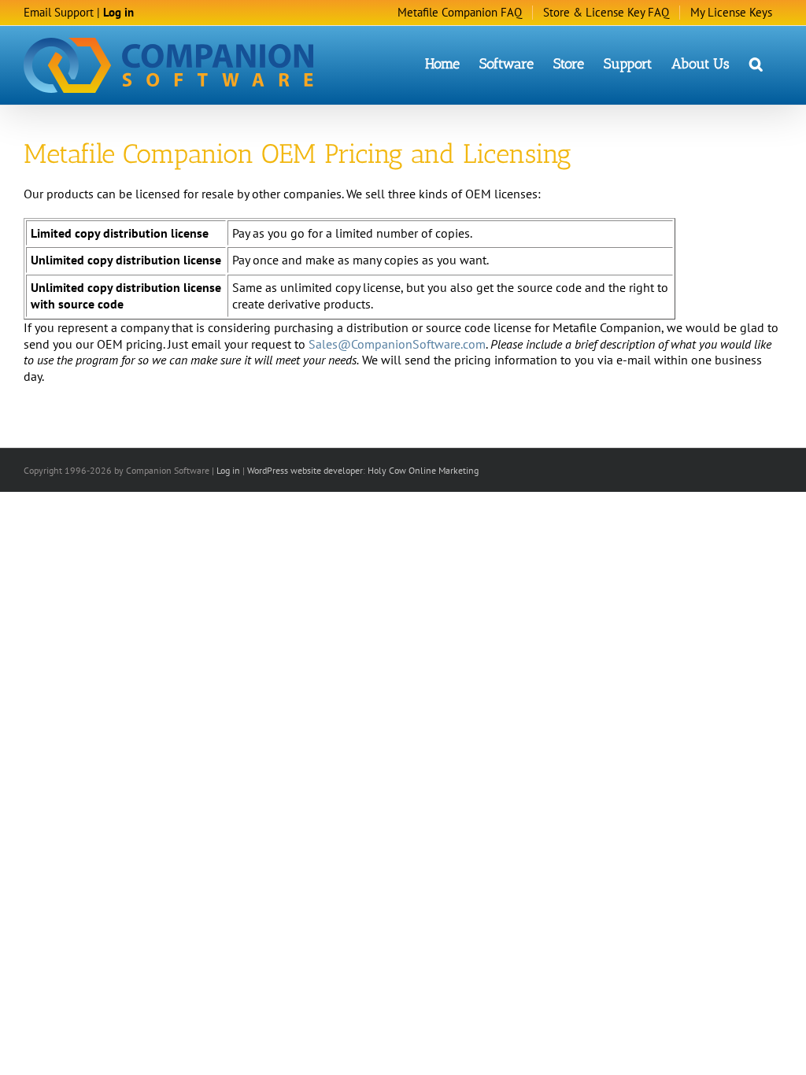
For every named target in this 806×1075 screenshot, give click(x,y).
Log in (118, 12)
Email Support (59, 12)
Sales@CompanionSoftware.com (397, 344)
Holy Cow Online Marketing (423, 470)
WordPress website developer (305, 470)
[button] (756, 62)
